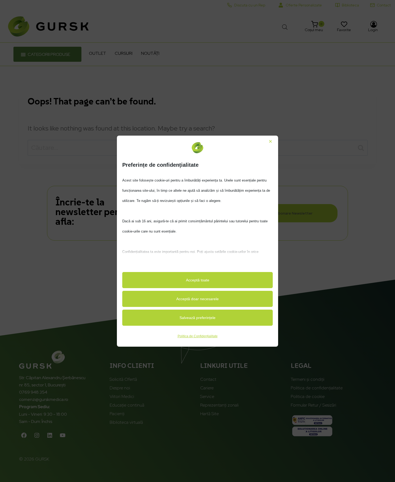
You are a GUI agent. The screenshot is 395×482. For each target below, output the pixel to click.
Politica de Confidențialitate (198, 336)
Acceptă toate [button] (197, 280)
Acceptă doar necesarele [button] (197, 299)
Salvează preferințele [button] (197, 318)
